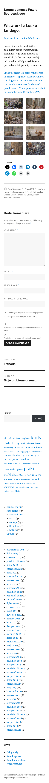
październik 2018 (16, 714)
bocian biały (8, 448)
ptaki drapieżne (15, 475)
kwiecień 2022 (14, 576)
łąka (17, 490)
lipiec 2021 (12, 603)
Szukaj (7, 413)
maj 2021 (11, 611)
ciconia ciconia (9, 452)
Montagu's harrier (13, 463)
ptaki (29, 468)
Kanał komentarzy (17, 760)
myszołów (27, 463)
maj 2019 (11, 687)
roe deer (36, 475)
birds (36, 437)
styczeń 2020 (14, 657)
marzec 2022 (13, 580)
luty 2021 (11, 622)
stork (37, 479)
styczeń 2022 (14, 588)
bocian (38, 443)
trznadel (13, 483)
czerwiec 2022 (14, 568)
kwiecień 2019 (14, 691)
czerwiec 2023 (14, 557)
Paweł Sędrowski (14, 189)
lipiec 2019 (12, 680)
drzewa (21, 192)
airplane (26, 438)
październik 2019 (16, 668)
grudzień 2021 (14, 591)
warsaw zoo (30, 483)
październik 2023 (16, 549)
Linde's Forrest (17, 194)
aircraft (8, 438)
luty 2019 (11, 699)
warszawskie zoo (22, 487)
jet (14, 459)
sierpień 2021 (14, 599)
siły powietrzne (27, 479)
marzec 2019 (13, 695)
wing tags (34, 487)
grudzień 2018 (14, 706)
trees (30, 194)
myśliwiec (36, 463)
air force (16, 438)
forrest (27, 192)
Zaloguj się (12, 752)
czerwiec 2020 (14, 641)
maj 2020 (12, 645)
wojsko (6, 491)
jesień (33, 192)
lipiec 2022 (12, 565)
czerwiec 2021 (14, 607)
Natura (6, 192)
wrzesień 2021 (14, 595)
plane (20, 469)
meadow (24, 459)
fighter (24, 455)
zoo (12, 491)
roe (29, 475)
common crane (37, 452)
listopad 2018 (14, 710)
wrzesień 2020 (14, 630)
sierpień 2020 (14, 634)
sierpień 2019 (14, 676)
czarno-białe (9, 455)
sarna (17, 479)
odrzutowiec (10, 469)
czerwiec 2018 (14, 729)
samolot (8, 479)
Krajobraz (14, 526)
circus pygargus (23, 451)
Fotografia (41, 189)
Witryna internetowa (16, 298)
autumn (14, 192)
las (38, 192)
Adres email (11, 285)
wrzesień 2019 (14, 672)
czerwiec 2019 (14, 683)
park (25, 194)
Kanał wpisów (14, 756)
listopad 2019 (14, 664)
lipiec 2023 (12, 553)
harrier (7, 459)
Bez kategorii (14, 507)
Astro (12, 518)
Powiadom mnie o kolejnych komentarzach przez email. (23, 329)
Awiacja (13, 522)
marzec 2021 (13, 618)
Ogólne (10, 533)
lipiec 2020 (12, 637)
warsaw (36, 194)
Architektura (16, 514)
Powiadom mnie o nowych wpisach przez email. (23, 338)
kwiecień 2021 (14, 614)
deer (18, 455)
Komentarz (11, 230)
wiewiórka (16, 197)
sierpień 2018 (14, 722)
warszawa (8, 197)
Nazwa (8, 271)
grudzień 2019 (14, 660)
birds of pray (11, 443)
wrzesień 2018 (14, 718)
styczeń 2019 (14, 703)
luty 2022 (12, 584)
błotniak (19, 447)
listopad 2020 (14, 626)
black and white (27, 443)
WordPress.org (14, 763)
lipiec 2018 (12, 726)
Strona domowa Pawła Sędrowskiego (20, 11)
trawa (6, 483)
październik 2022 (16, 561)
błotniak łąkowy (33, 447)
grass (37, 455)
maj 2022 (12, 572)
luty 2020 (12, 653)
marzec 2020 (13, 649)
